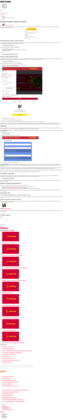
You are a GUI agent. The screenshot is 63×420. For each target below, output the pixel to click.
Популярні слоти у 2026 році (8, 346)
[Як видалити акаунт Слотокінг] (32, 236)
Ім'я (1, 226)
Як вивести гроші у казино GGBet (9, 380)
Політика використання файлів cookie (8, 409)
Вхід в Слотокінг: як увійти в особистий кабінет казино (13, 342)
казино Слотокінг (41, 26)
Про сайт (3, 405)
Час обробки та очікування (28, 35)
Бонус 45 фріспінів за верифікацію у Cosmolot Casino (12, 399)
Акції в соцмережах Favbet (7, 395)
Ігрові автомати (4, 7)
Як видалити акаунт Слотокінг (8, 242)
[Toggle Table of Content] (37, 31)
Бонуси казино (4, 4)
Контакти (3, 404)
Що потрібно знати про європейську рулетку (11, 360)
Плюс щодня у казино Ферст (8, 393)
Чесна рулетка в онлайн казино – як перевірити (11, 352)
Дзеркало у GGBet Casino (7, 383)
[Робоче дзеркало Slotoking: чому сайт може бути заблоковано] (32, 261)
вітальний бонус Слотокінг (15, 188)
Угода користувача (5, 408)
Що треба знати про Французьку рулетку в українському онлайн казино (17, 350)
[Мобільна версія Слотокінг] (32, 286)
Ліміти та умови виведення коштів (30, 33)
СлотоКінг (11, 230)
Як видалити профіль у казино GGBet (10, 385)
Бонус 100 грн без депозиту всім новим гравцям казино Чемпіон (15, 390)
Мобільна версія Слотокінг (7, 292)
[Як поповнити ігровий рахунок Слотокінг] (32, 299)
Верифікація (26, 34)
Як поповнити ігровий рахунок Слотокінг (10, 305)
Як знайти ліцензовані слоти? (8, 348)
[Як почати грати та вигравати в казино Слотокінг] (32, 249)
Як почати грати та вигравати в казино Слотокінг (12, 255)
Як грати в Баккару (6, 356)
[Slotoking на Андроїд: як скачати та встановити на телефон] (32, 274)
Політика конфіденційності (6, 407)
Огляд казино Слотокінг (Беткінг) (9, 330)
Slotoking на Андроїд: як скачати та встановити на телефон (14, 280)
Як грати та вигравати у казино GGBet (10, 382)
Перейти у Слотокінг (31, 29)
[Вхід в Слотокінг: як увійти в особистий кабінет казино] (32, 336)
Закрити (1, 412)
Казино (3, 5)
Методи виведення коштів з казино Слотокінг (31, 32)
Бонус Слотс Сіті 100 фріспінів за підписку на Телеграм (13, 401)
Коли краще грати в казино (7, 358)
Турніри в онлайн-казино (7, 361)
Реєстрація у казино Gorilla (7, 376)
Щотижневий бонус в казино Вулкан (9, 397)
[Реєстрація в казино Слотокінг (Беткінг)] (32, 311)
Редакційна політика (5, 406)
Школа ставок (4, 6)
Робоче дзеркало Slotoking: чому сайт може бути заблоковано (14, 267)
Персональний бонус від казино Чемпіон (10, 391)
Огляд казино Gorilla (6, 378)
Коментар (2, 224)
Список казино (4, 413)
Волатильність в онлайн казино (8, 354)
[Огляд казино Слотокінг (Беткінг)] (32, 324)
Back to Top (2, 411)
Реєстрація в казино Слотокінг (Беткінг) (10, 317)
